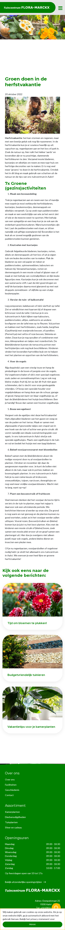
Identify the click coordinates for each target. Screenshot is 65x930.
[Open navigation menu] (60, 8)
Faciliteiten (10, 784)
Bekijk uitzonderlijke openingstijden (23, 881)
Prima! (32, 924)
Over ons (10, 779)
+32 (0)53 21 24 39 (50, 907)
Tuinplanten (11, 822)
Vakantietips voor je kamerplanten (31, 726)
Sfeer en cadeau (13, 827)
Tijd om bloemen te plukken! (27, 623)
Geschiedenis (12, 789)
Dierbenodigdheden (15, 817)
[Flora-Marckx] (27, 7)
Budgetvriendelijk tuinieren (26, 675)
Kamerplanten (12, 811)
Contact (9, 795)
